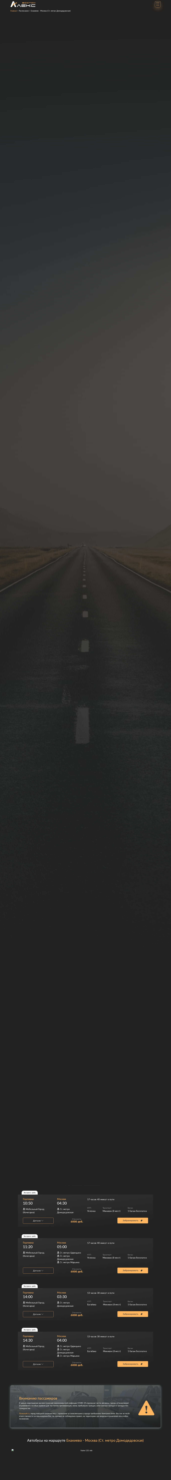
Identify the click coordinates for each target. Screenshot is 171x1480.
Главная (13, 11)
